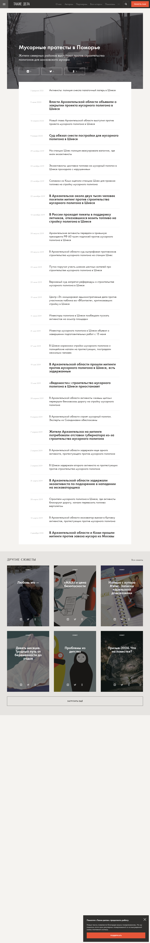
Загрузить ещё (75, 701)
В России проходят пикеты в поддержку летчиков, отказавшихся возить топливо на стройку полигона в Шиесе (82, 218)
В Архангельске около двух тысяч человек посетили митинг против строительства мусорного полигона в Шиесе (82, 199)
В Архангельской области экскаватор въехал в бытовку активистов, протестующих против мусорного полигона (82, 519)
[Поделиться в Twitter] (28, 619)
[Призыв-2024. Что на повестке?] (122, 661)
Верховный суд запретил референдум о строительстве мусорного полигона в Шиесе (81, 283)
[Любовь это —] (28, 595)
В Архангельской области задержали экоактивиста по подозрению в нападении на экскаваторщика (82, 484)
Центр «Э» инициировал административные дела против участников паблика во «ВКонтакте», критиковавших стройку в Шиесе (82, 300)
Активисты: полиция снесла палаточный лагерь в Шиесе (82, 90)
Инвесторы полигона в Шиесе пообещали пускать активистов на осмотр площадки (79, 317)
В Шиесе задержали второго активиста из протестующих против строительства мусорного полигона (83, 467)
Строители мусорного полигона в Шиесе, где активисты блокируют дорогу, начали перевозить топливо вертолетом (82, 502)
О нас (59, 4)
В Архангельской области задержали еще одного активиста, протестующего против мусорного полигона (82, 452)
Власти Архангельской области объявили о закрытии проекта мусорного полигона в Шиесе (82, 105)
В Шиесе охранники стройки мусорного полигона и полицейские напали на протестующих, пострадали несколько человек (80, 349)
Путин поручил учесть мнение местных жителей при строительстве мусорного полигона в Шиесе (80, 268)
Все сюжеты (137, 559)
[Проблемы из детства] (75, 661)
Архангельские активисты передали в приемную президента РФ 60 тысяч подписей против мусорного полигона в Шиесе (81, 236)
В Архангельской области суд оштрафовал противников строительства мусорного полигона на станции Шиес (82, 253)
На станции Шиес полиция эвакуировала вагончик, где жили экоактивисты (82, 152)
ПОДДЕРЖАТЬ (116, 935)
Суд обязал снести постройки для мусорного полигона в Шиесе (83, 137)
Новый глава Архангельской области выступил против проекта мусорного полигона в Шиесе (81, 122)
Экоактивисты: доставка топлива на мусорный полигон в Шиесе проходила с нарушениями (83, 167)
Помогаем (110, 4)
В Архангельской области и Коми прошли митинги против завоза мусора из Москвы (81, 534)
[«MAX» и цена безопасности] (75, 595)
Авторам (69, 4)
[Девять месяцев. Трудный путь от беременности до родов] (28, 661)
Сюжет (28, 570)
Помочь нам (140, 4)
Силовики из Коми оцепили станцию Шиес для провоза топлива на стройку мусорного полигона (82, 182)
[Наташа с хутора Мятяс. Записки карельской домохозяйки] (122, 595)
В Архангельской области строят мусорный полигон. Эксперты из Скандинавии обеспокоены (80, 418)
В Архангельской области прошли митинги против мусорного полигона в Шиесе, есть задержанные (82, 367)
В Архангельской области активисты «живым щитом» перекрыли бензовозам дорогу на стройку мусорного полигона (81, 401)
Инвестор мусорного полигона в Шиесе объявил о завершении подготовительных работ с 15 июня (79, 332)
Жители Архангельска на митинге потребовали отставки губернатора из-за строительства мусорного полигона (81, 435)
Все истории (96, 4)
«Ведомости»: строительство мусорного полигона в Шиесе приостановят (80, 385)
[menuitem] (4, 4)
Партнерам (81, 4)
